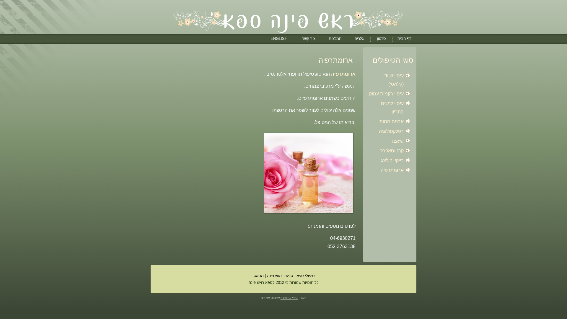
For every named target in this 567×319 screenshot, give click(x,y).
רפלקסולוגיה (391, 131)
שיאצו (398, 141)
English (279, 38)
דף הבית (404, 38)
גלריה (359, 38)
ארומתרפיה (392, 170)
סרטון (381, 38)
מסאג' (258, 276)
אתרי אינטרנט (289, 298)
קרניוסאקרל (392, 150)
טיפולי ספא (305, 276)
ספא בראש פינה (280, 276)
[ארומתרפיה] (309, 214)
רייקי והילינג (392, 160)
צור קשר (308, 38)
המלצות (335, 38)
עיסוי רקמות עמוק (386, 93)
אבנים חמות (391, 121)
